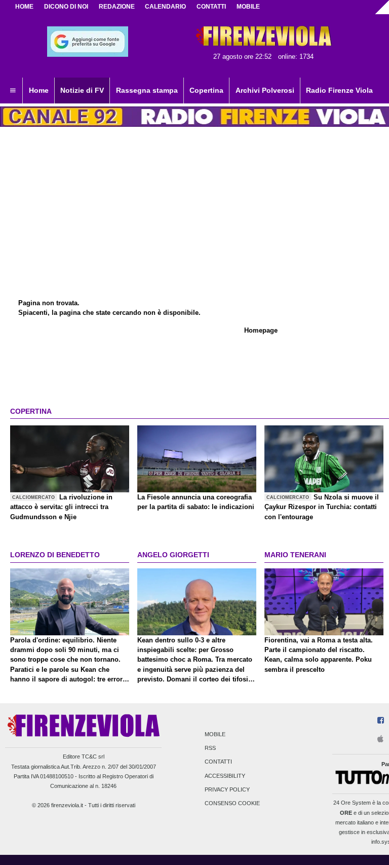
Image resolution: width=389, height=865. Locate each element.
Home (24, 7)
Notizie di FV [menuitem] (82, 90)
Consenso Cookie (232, 803)
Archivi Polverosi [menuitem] (265, 90)
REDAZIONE (117, 7)
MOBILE (248, 7)
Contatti (218, 762)
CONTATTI (211, 7)
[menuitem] (12, 90)
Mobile (215, 734)
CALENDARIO (165, 7)
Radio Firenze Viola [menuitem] (339, 90)
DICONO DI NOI (66, 7)
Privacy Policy (227, 789)
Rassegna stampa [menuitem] (147, 90)
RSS (210, 748)
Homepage (261, 330)
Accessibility (225, 776)
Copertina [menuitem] (206, 90)
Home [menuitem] (39, 90)
